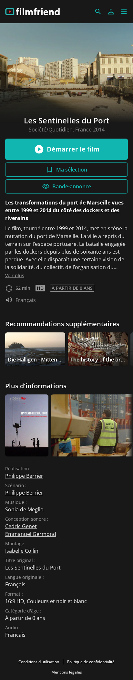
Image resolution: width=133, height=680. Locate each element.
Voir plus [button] (14, 275)
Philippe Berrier (24, 475)
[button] (124, 11)
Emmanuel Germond (30, 534)
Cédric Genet (21, 526)
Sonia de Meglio (24, 509)
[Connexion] (111, 11)
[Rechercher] (98, 11)
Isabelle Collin (21, 550)
